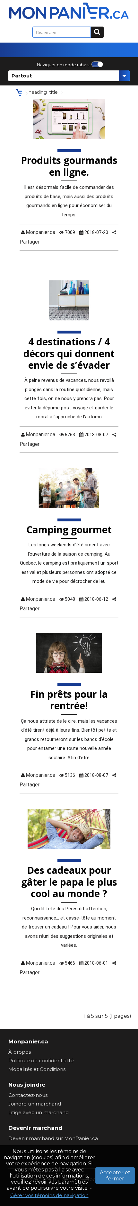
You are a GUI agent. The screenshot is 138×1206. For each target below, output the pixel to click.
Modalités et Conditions (36, 1069)
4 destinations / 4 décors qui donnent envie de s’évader (69, 353)
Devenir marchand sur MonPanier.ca (53, 1138)
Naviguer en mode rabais (63, 64)
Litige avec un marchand (38, 1112)
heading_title (43, 92)
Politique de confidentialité (41, 1060)
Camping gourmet (69, 529)
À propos (19, 1052)
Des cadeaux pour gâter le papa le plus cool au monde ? (69, 882)
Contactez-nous (27, 1095)
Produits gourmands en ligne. (69, 166)
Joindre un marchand (34, 1104)
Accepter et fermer (115, 1176)
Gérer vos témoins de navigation (49, 1195)
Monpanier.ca (40, 232)
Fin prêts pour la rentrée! (69, 699)
